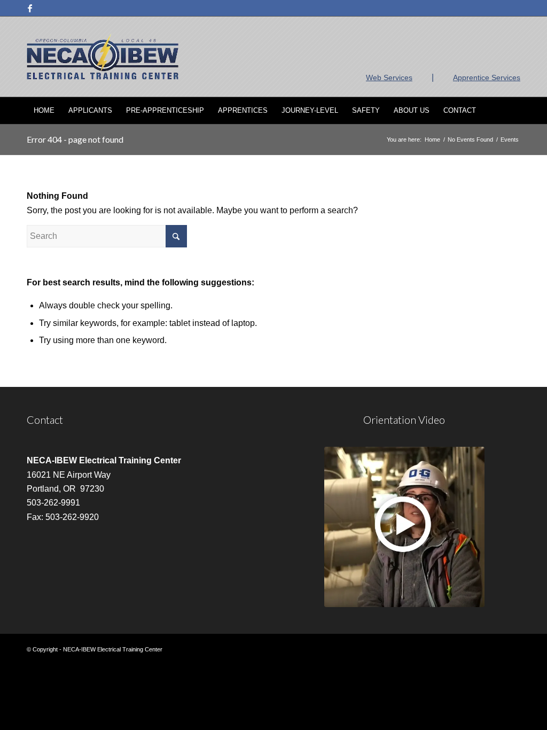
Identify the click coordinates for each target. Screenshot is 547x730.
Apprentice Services (486, 77)
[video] (404, 527)
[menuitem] (44, 110)
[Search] (513, 110)
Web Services (389, 77)
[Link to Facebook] (30, 8)
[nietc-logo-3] (102, 57)
